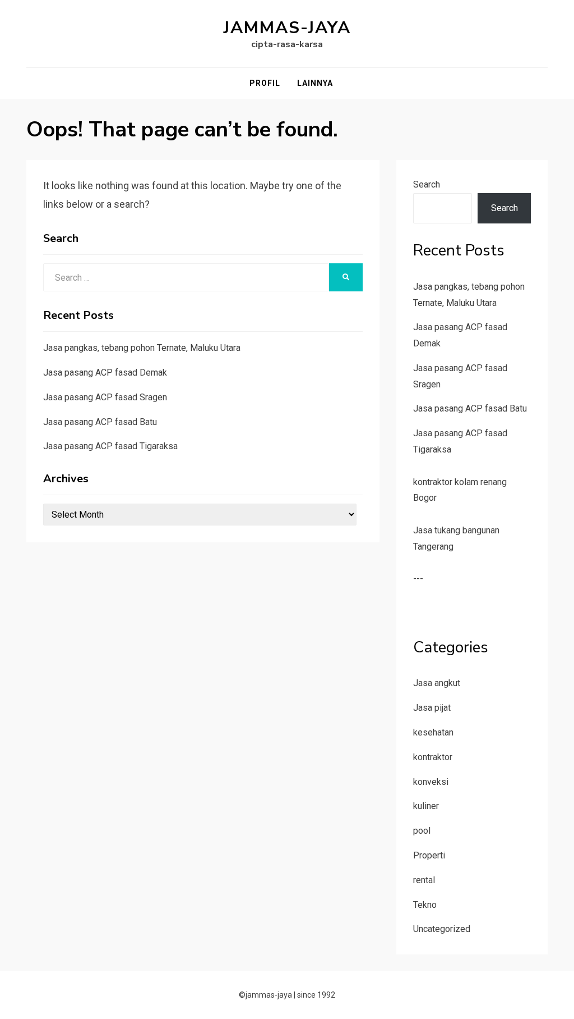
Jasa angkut (436, 683)
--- (418, 578)
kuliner (426, 806)
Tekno (425, 904)
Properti (429, 855)
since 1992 (316, 994)
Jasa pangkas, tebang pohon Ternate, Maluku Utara (141, 347)
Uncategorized (441, 929)
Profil (264, 83)
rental (424, 880)
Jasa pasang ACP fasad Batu (100, 422)
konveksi (430, 781)
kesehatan (433, 732)
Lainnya (315, 83)
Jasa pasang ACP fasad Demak (105, 372)
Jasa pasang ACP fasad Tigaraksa (110, 446)
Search (426, 184)
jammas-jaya (287, 27)
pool (421, 830)
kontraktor (432, 757)
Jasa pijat (432, 707)
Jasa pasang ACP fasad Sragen (105, 397)
